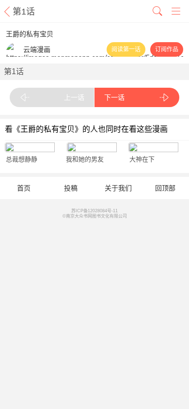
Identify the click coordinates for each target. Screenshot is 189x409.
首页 (24, 188)
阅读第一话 (126, 49)
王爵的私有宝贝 (29, 34)
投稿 (71, 188)
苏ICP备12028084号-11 (94, 210)
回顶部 (165, 188)
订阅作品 (166, 49)
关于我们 (118, 188)
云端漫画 (36, 49)
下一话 (114, 97)
